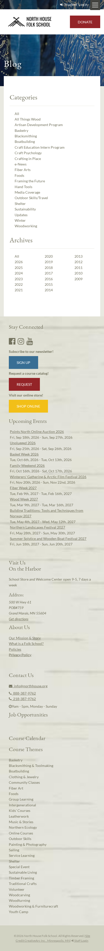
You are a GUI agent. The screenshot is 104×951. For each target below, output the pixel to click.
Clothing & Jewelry (24, 777)
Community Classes (24, 782)
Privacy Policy (20, 655)
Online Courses (21, 833)
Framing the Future (30, 181)
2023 (19, 279)
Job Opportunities (28, 714)
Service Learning (22, 855)
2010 (78, 273)
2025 (19, 267)
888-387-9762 (24, 693)
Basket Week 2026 (24, 454)
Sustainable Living (23, 872)
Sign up (23, 362)
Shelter (20, 203)
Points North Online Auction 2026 (37, 431)
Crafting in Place (28, 158)
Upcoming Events (28, 420)
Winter (20, 220)
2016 (49, 279)
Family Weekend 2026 (27, 465)
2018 (49, 267)
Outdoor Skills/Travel (31, 198)
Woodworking (26, 226)
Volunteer (16, 889)
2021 (19, 290)
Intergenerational (22, 805)
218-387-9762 (24, 699)
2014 (49, 290)
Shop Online (28, 406)
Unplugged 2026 (23, 443)
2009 (78, 279)
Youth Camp (18, 912)
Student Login (76, 5)
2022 (19, 284)
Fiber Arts (23, 169)
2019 (49, 262)
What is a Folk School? (26, 643)
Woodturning (19, 900)
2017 (49, 273)
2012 (78, 262)
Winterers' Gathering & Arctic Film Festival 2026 (48, 477)
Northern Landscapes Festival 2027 (37, 527)
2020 (49, 256)
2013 (78, 256)
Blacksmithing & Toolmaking (31, 765)
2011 (78, 267)
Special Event (19, 867)
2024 (19, 273)
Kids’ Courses (19, 810)
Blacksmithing (26, 136)
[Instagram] (21, 341)
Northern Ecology (23, 827)
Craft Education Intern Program (40, 147)
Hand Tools (23, 187)
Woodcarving (19, 895)
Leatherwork (19, 816)
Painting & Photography (27, 844)
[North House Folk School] (30, 22)
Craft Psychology (28, 153)
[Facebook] (12, 341)
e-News (21, 164)
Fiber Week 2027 (23, 488)
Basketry (21, 130)
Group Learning (21, 799)
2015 (49, 284)
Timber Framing (21, 878)
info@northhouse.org (29, 686)
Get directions (18, 619)
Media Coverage (27, 192)
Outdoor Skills (20, 838)
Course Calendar (27, 738)
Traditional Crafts (23, 883)
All (17, 113)
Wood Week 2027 (24, 499)
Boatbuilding (25, 141)
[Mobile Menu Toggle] (95, 5)
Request (24, 384)
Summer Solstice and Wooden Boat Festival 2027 (48, 538)
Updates (21, 215)
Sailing (14, 850)
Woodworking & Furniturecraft (33, 906)
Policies (15, 649)
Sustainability (25, 209)
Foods (19, 175)
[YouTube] (30, 341)
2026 (19, 262)
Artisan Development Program (39, 125)
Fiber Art (16, 788)
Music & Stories (21, 822)
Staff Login (81, 940)
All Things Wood (28, 119)
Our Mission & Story (25, 638)
